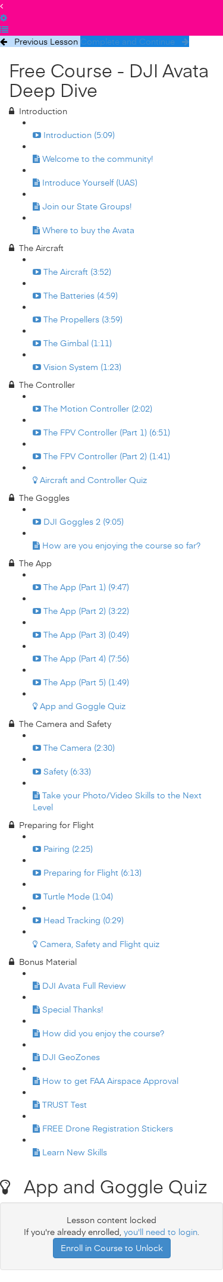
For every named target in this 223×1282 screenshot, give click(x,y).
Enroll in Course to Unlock (112, 1247)
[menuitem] (3, 17)
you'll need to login (160, 1231)
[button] (1, 5)
